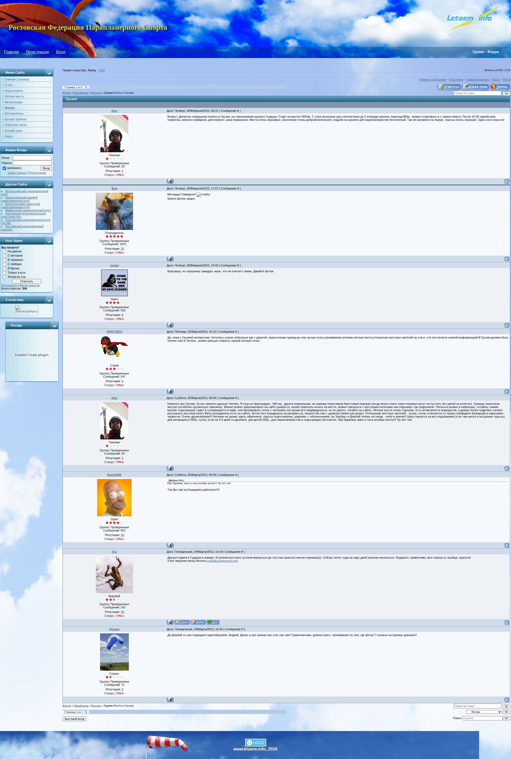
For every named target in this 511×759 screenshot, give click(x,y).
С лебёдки (15, 264)
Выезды (96, 93)
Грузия (108, 93)
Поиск (496, 79)
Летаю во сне (17, 276)
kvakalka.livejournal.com (222, 560)
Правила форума (477, 79)
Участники (456, 79)
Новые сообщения (433, 79)
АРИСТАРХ (114, 331)
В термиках (15, 259)
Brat (114, 188)
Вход (60, 52)
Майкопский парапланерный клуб (28, 210)
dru (114, 551)
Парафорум (81, 93)
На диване (15, 251)
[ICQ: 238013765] (212, 622)
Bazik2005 (114, 474)
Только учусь (17, 272)
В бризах (14, 268)
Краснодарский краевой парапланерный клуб (19, 199)
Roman (114, 629)
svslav (114, 265)
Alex (114, 110)
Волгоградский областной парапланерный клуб (20, 205)
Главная (11, 52)
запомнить (14, 168)
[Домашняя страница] (197, 622)
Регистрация (37, 52)
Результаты (9, 285)
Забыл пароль (17, 172)
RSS (102, 70)
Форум (67, 93)
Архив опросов (29, 285)
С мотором (15, 255)
